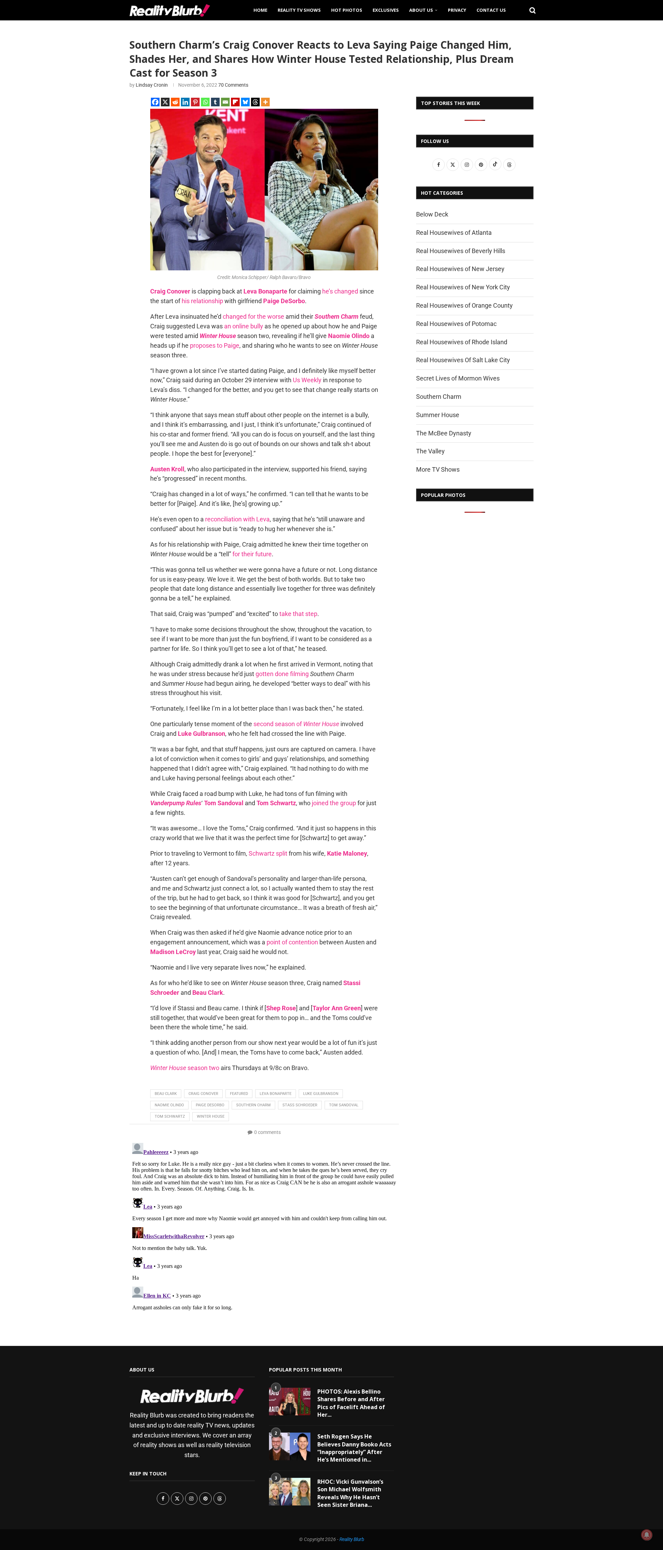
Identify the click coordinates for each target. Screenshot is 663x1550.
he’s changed (340, 291)
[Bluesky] (245, 102)
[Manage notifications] (646, 1534)
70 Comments (233, 85)
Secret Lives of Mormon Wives (458, 378)
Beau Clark (166, 1093)
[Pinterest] (195, 102)
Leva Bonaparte (275, 1093)
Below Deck (432, 214)
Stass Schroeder (299, 1105)
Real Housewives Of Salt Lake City (463, 360)
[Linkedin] (185, 102)
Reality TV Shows (299, 10)
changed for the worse (253, 316)
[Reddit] (175, 102)
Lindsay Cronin (152, 85)
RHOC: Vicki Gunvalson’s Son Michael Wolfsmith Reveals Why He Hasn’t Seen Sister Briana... (350, 1493)
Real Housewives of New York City (463, 287)
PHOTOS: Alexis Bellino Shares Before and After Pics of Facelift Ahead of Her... (351, 1403)
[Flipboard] (235, 102)
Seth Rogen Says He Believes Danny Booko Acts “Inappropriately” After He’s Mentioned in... (354, 1448)
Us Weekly (307, 380)
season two (184, 1067)
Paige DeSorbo (210, 1105)
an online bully (243, 326)
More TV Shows (438, 469)
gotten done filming (282, 673)
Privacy (457, 10)
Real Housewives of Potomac (456, 323)
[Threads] (255, 102)
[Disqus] (264, 1226)
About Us (421, 10)
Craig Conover (203, 1093)
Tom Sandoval (343, 1105)
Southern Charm (253, 1105)
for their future (252, 554)
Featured (239, 1093)
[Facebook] (155, 102)
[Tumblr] (215, 102)
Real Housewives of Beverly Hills (460, 250)
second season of (296, 724)
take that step (298, 613)
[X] (165, 102)
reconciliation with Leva (237, 519)
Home (260, 10)
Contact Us (491, 10)
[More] (265, 102)
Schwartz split (268, 853)
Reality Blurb (351, 1539)
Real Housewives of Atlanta (454, 232)
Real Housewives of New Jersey (460, 268)
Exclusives (386, 10)
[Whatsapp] (205, 102)
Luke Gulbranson (320, 1093)
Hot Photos (346, 10)
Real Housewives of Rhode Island (461, 342)
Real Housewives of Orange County (464, 305)
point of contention (292, 942)
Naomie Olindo (169, 1105)
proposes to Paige (214, 345)
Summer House (437, 414)
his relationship (202, 301)
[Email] (225, 102)
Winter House (210, 1116)
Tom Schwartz (170, 1116)
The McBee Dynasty (443, 433)
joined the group (334, 803)
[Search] (530, 10)
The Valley (430, 451)
